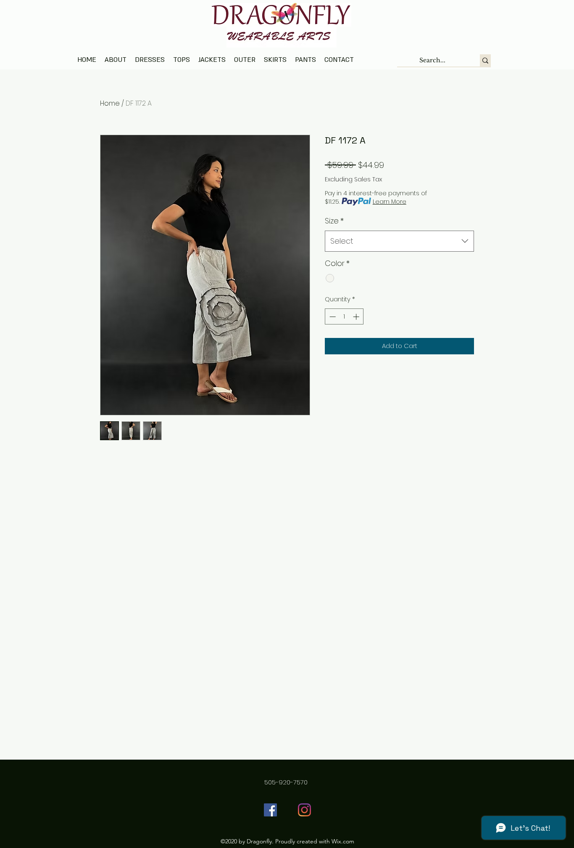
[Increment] (357, 316)
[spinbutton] (344, 316)
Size (334, 220)
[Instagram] (304, 809)
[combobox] (399, 241)
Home (110, 103)
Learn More (389, 201)
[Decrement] (331, 316)
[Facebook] (270, 809)
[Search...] (485, 60)
